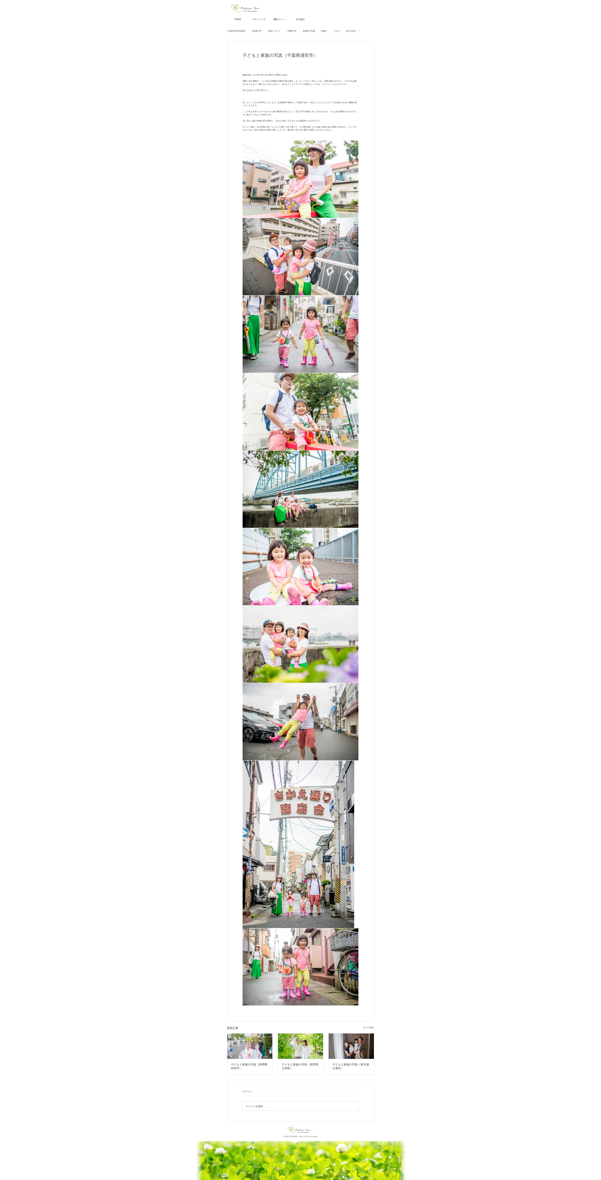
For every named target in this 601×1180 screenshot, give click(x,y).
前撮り (324, 31)
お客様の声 (257, 31)
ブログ (337, 31)
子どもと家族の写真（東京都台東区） (350, 1066)
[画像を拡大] (300, 179)
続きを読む (351, 31)
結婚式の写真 (309, 31)
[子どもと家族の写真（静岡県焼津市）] (249, 1046)
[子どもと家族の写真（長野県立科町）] (300, 1046)
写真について (274, 31)
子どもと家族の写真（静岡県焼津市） (249, 1066)
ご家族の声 (291, 31)
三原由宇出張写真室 (236, 31)
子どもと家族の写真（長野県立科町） (300, 1066)
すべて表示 (368, 1027)
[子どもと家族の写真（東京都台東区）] (351, 1046)
